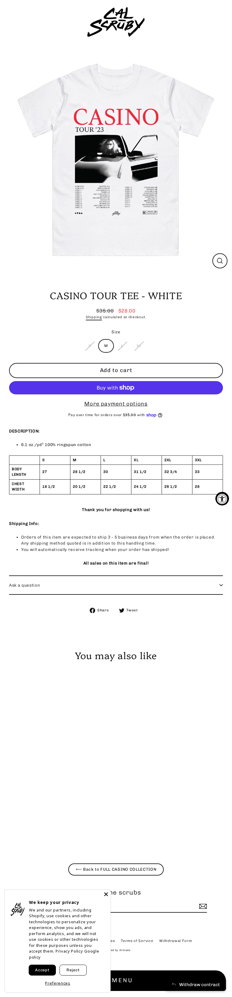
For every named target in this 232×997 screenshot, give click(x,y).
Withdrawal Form (175, 941)
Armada (124, 950)
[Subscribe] (202, 906)
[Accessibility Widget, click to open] (222, 498)
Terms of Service (137, 941)
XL (139, 346)
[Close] (106, 894)
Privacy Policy (69, 951)
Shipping (94, 317)
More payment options (116, 403)
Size (116, 331)
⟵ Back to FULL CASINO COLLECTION (116, 869)
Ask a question (24, 585)
